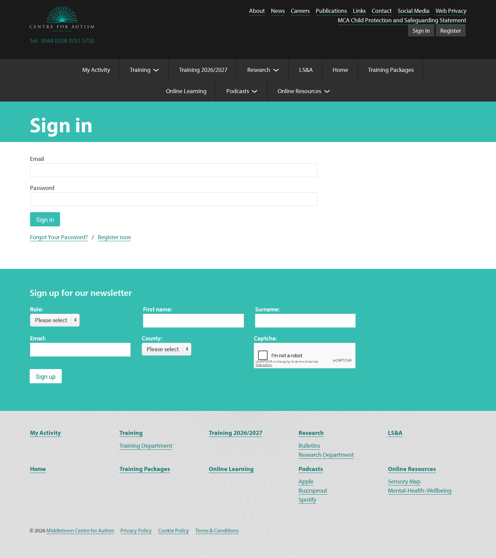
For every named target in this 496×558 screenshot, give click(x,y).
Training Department (145, 445)
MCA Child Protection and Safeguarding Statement (402, 20)
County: (152, 338)
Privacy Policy (136, 530)
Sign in (421, 30)
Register (450, 30)
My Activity (45, 433)
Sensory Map (404, 481)
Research (311, 433)
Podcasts (311, 469)
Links (359, 11)
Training (131, 433)
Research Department (326, 454)
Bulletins (309, 445)
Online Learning (231, 469)
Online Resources (412, 469)
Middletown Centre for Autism (80, 530)
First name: (157, 309)
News (278, 11)
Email (37, 159)
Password (42, 188)
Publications (331, 11)
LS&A (395, 433)
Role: (36, 309)
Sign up (46, 376)
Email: (38, 338)
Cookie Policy (173, 530)
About (257, 11)
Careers (300, 11)
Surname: (267, 309)
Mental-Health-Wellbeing (419, 490)
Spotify (307, 499)
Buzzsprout (313, 490)
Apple (306, 481)
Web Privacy (451, 11)
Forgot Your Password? (59, 237)
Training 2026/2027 (236, 433)
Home (38, 469)
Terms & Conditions (217, 530)
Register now (114, 237)
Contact (382, 11)
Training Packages (144, 469)
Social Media (414, 11)
